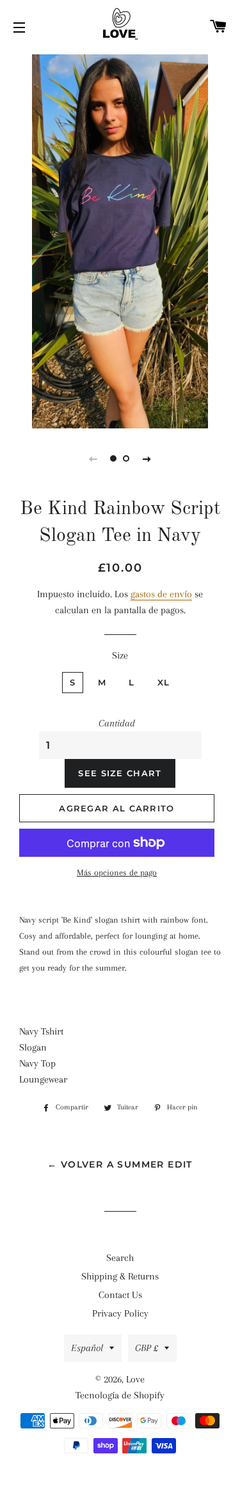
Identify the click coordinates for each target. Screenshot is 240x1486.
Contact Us (120, 1295)
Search (120, 1257)
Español (87, 1348)
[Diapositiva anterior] (93, 458)
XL (163, 682)
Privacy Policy (120, 1313)
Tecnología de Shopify (120, 1395)
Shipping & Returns (120, 1276)
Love (135, 1379)
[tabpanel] (120, 239)
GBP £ (146, 1348)
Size (120, 655)
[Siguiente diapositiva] (147, 458)
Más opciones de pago (117, 872)
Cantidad (117, 723)
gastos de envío (161, 594)
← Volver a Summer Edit (120, 1164)
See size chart (119, 773)
